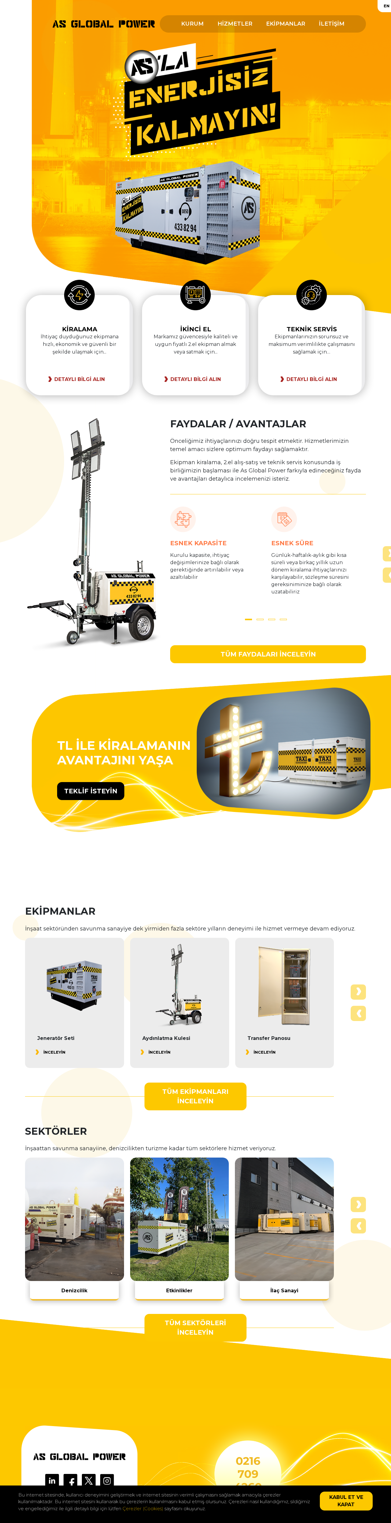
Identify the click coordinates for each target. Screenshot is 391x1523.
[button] (248, 619)
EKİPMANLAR (285, 23)
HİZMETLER (234, 23)
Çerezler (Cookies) (142, 1508)
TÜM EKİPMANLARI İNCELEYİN (195, 1096)
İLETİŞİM (332, 23)
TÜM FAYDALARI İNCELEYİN (268, 654)
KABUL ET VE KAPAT (346, 1500)
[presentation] (358, 1013)
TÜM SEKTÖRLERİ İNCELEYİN (195, 1327)
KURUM (192, 23)
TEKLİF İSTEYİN (90, 791)
